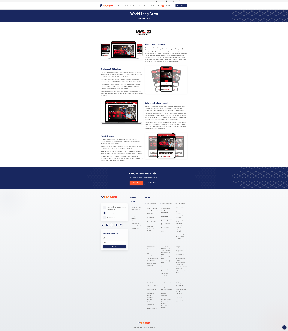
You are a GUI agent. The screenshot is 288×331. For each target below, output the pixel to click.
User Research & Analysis (165, 265)
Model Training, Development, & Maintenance (180, 221)
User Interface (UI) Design (165, 257)
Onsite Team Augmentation (179, 292)
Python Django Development (150, 218)
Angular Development (152, 224)
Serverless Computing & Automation (152, 309)
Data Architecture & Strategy (180, 259)
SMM (148, 253)
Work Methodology (137, 212)
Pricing (161, 5)
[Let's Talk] (284, 327)
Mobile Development (167, 203)
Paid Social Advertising (152, 263)
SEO (148, 248)
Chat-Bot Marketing (151, 268)
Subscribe (114, 246)
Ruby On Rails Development (150, 214)
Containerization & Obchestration (151, 305)
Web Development (151, 203)
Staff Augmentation (180, 283)
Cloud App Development (164, 232)
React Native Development (164, 215)
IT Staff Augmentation (181, 289)
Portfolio (168, 5)
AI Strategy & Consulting (179, 230)
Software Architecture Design (181, 271)
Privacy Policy (135, 228)
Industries (134, 5)
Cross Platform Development (164, 211)
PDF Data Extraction (166, 299)
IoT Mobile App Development (165, 228)
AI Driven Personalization (179, 206)
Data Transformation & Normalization (166, 290)
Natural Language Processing (180, 237)
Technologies (142, 5)
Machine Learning (180, 234)
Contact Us (180, 5)
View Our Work (151, 182)
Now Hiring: (107, 1)
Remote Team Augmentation (179, 296)
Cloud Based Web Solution (151, 229)
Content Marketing (151, 256)
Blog (133, 216)
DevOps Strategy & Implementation (180, 263)
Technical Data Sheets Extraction (166, 306)
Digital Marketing (151, 246)
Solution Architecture (181, 275)
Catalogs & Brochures (166, 287)
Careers (134, 218)
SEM (148, 251)
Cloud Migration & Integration (151, 294)
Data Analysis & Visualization (179, 216)
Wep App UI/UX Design (165, 269)
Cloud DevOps (150, 283)
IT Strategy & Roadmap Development (181, 267)
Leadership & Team (136, 207)
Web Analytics (150, 265)
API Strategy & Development (179, 251)
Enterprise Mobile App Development (166, 219)
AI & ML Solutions (180, 203)
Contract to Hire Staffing (180, 286)
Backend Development (152, 208)
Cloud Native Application (150, 298)
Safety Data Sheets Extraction (165, 302)
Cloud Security (150, 301)
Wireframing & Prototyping (164, 274)
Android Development (166, 206)
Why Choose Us (136, 209)
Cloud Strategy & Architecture (180, 255)
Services (127, 5)
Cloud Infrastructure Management (151, 290)
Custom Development (152, 206)
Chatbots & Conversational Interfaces (179, 211)
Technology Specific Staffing (181, 300)
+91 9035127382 (160, 1)
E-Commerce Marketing (152, 258)
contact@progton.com (172, 1)
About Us (134, 204)
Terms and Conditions (137, 225)
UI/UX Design (165, 246)
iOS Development (165, 208)
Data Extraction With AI (166, 283)
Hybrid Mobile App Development (165, 224)
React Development (151, 221)
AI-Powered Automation (179, 226)
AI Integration (150, 226)
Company (120, 5)
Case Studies (151, 5)
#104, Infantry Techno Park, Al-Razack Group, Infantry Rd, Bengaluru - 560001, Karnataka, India (116, 207)
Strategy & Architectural (179, 246)
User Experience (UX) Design (166, 261)
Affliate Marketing (151, 260)
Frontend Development (152, 211)
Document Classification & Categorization (165, 295)
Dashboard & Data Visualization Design (165, 249)
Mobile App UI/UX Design (165, 253)
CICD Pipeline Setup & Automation (152, 286)
